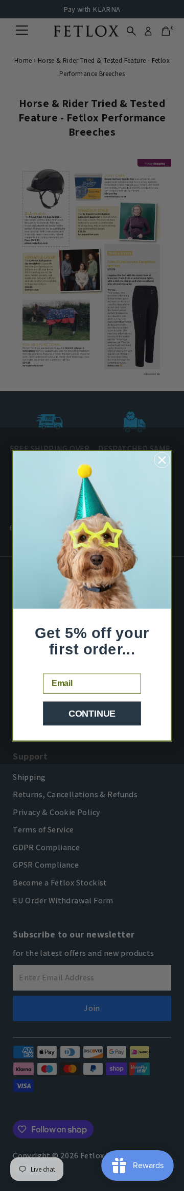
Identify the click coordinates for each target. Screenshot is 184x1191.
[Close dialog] (162, 460)
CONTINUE (92, 713)
